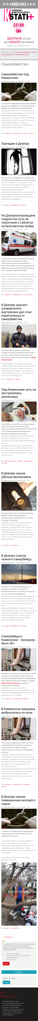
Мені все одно (11, 959)
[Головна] (19, 15)
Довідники (19, 972)
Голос (6, 964)
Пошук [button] (6, 982)
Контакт (2, 992)
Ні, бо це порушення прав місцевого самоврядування (19, 956)
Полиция (30, 133)
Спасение (23, 626)
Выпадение (26, 784)
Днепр (7, 205)
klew (17, 1007)
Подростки (8, 294)
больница (4, 463)
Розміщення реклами (7, 996)
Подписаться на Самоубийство (3, 941)
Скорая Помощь (27, 294)
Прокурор (26, 698)
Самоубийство (17, 133)
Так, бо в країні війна (13, 954)
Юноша (25, 133)
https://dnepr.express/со (10, 683)
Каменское (8, 133)
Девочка (20, 461)
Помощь (17, 379)
